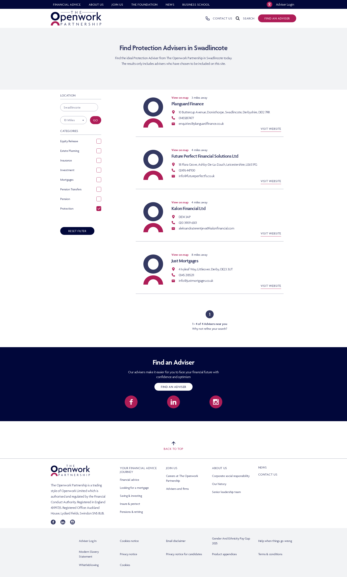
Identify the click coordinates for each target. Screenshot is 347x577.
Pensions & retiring (131, 512)
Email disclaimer (176, 541)
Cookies (125, 565)
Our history (219, 484)
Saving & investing (131, 496)
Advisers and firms (177, 489)
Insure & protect (130, 504)
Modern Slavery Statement (89, 554)
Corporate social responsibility (231, 476)
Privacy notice (128, 554)
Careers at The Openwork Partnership (182, 478)
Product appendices (224, 554)
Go (95, 120)
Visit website (271, 129)
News (262, 467)
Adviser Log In (88, 541)
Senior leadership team (226, 492)
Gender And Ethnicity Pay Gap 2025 (231, 540)
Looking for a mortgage (134, 488)
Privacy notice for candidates (184, 554)
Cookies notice (129, 541)
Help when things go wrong (275, 541)
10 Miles (69, 120)
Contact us (268, 474)
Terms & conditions (270, 554)
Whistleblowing (89, 565)
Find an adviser (277, 18)
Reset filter (77, 231)
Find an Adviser (173, 387)
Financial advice (129, 480)
